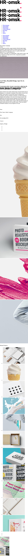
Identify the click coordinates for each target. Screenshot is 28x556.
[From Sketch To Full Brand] (15, 439)
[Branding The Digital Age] (15, 355)
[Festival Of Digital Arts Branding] (15, 422)
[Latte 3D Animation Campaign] (15, 456)
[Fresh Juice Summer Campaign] (15, 473)
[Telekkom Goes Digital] (15, 506)
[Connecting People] (15, 389)
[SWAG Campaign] (15, 523)
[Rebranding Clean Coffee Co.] (15, 489)
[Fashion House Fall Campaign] (15, 406)
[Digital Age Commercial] (15, 372)
